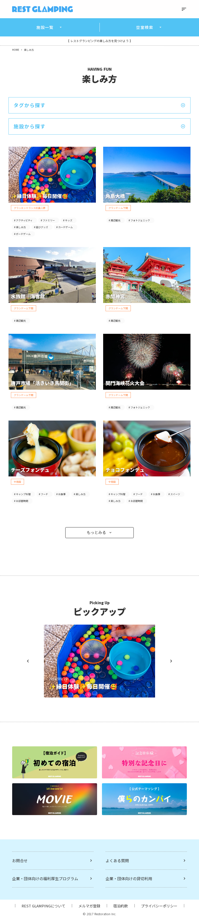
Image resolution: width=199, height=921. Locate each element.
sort (184, 9)
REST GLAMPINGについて (43, 905)
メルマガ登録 (89, 905)
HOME (15, 50)
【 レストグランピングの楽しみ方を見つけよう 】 (99, 41)
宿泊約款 (120, 905)
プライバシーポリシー (159, 905)
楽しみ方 (29, 50)
